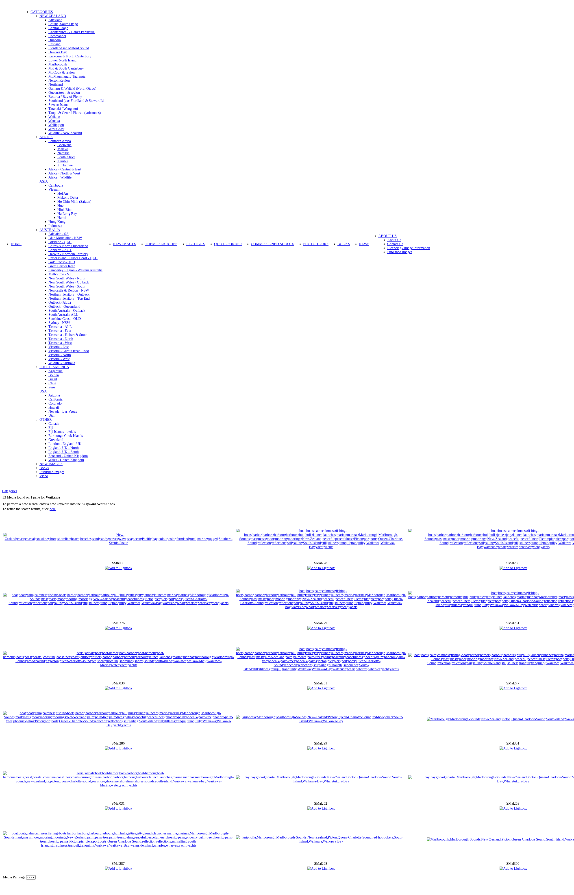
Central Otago (58, 28)
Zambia (62, 161)
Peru (51, 387)
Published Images (51, 472)
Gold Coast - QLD (61, 262)
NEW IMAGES (51, 464)
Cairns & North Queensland (68, 246)
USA (43, 391)
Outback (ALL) (59, 302)
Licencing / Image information (408, 248)
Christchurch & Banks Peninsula (71, 32)
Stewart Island (58, 105)
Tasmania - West (60, 343)
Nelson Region (59, 80)
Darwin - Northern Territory (68, 254)
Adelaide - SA (58, 234)
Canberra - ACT (60, 250)
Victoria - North (59, 355)
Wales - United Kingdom (66, 460)
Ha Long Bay (67, 214)
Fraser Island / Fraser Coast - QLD (73, 258)
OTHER (45, 419)
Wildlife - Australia (61, 363)
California (55, 399)
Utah (51, 415)
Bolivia (53, 375)
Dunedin (54, 40)
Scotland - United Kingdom (68, 456)
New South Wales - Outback (68, 282)
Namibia (63, 153)
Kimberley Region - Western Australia (75, 270)
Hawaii (53, 407)
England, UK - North (63, 448)
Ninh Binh (64, 209)
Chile (52, 383)
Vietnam (54, 189)
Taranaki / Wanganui (63, 109)
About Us (394, 240)
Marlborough (57, 64)
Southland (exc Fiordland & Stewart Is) (76, 100)
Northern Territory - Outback (68, 294)
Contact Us (395, 244)
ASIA (43, 181)
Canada (53, 423)
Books (44, 468)
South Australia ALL (63, 314)
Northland (55, 84)
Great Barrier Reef (61, 266)
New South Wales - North (66, 278)
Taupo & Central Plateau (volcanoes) (74, 113)
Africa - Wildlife (60, 177)
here (53, 509)
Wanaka (54, 121)
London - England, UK (65, 444)
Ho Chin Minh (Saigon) (74, 201)
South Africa (66, 157)
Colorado (55, 403)
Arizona (54, 395)
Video (43, 476)
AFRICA (46, 137)
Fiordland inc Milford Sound (68, 48)
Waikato (54, 117)
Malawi (62, 149)
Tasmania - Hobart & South (67, 335)
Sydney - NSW (59, 322)
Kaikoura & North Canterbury (69, 56)
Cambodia (55, 185)
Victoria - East (58, 347)
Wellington (56, 125)
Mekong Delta (67, 197)
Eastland (54, 44)
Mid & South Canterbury (66, 68)
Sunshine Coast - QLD (64, 318)
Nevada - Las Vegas (62, 411)
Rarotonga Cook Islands (65, 436)
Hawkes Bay (57, 52)
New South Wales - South (66, 286)
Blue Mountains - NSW (65, 238)
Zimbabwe (65, 165)
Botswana (64, 145)
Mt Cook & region (61, 72)
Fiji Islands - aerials (62, 431)
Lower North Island (62, 60)
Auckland (55, 20)
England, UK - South (63, 452)
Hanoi (61, 218)
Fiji (50, 427)
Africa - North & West (64, 173)
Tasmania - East (59, 331)
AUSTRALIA (49, 230)
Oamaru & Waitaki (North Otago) (72, 88)
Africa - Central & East (64, 169)
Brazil (52, 379)
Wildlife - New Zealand (65, 133)
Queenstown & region (64, 92)
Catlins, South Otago (63, 24)
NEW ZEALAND (52, 16)
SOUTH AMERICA (54, 367)
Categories (9, 491)
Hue (60, 205)
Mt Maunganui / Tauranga (66, 76)
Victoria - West (59, 359)
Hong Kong (56, 222)
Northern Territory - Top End (69, 298)
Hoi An (62, 193)
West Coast (56, 129)
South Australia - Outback (66, 310)
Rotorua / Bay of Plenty (65, 96)
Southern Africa (59, 141)
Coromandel (57, 36)
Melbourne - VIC (60, 274)
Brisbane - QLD (60, 242)
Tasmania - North (60, 339)
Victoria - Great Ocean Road (68, 351)
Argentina (55, 371)
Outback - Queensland (64, 306)
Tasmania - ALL (60, 327)
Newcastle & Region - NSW (68, 290)
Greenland (55, 440)
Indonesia (55, 226)
